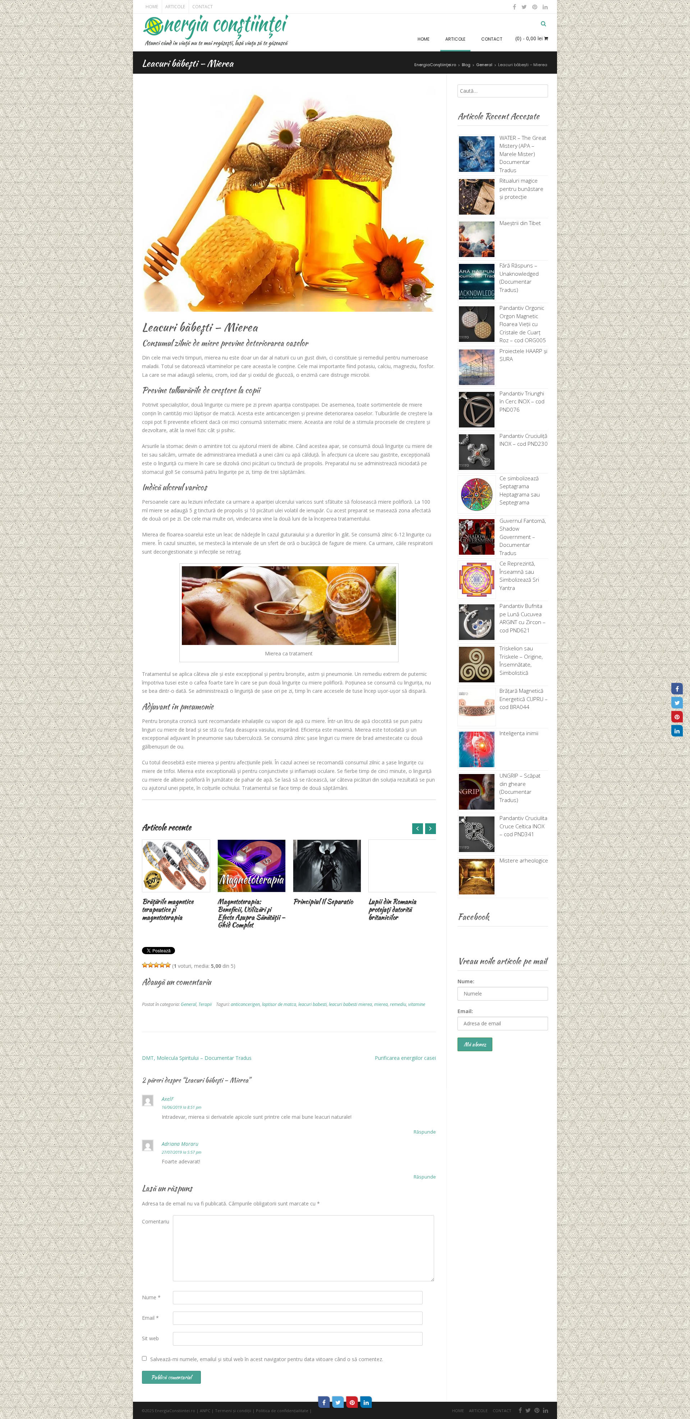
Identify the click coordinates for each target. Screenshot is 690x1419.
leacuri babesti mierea (350, 1004)
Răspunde (425, 1132)
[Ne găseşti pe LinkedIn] (544, 7)
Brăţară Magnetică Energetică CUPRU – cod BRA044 (524, 698)
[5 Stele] (168, 965)
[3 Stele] (156, 965)
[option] (176, 881)
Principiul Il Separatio (323, 901)
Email (150, 1317)
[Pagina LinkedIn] (677, 730)
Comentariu (155, 1221)
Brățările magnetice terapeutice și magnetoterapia (167, 909)
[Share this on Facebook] (324, 1402)
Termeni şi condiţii (233, 1410)
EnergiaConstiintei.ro (175, 1410)
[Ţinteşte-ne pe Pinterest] (534, 7)
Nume (151, 1297)
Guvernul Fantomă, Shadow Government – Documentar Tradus (523, 537)
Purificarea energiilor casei (405, 1057)
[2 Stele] (150, 965)
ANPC (205, 1410)
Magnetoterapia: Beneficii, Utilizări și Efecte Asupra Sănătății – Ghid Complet (251, 913)
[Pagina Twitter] (677, 702)
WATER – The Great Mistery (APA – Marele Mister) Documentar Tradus (523, 154)
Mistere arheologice (524, 860)
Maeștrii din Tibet (520, 222)
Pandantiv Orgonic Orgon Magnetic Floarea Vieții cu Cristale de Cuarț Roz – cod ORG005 (523, 324)
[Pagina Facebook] (677, 688)
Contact (202, 7)
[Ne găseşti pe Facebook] (514, 7)
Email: (465, 1011)
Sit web (150, 1338)
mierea (381, 1004)
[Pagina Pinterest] (677, 716)
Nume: (465, 981)
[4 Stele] (162, 965)
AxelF (168, 1098)
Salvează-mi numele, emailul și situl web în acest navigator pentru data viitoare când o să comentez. (266, 1359)
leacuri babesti (312, 1004)
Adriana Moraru (180, 1143)
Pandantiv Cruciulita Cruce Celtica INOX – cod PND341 (523, 826)
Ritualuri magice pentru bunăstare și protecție (521, 188)
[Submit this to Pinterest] (352, 1402)
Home (152, 7)
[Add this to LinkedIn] (366, 1402)
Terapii (205, 1004)
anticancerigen (245, 1004)
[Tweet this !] (338, 1402)
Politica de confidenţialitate (282, 1410)
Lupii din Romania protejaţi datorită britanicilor (392, 909)
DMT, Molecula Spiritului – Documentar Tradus (197, 1057)
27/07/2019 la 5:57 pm (182, 1152)
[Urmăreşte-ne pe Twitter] (524, 7)
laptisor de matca (279, 1004)
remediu (398, 1004)
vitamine (416, 1004)
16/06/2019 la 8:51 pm (182, 1107)
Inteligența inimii (519, 733)
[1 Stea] (145, 965)
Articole (175, 7)
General (188, 1004)
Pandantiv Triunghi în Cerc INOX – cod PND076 (522, 401)
